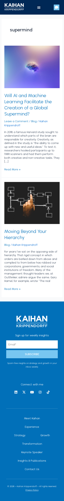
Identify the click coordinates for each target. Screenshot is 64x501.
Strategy (19, 435)
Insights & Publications (32, 460)
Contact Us (32, 469)
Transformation (32, 443)
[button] (38, 7)
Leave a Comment (16, 121)
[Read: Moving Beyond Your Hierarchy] (32, 202)
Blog (34, 121)
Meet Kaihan (32, 418)
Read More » (12, 169)
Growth (45, 435)
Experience (32, 426)
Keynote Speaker (32, 452)
